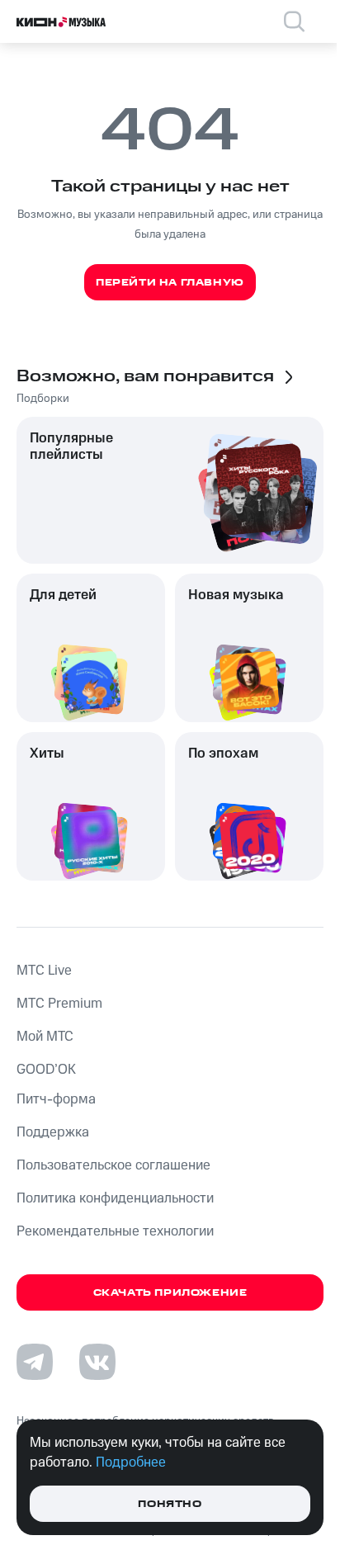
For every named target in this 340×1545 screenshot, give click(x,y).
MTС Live (44, 970)
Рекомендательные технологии (115, 1231)
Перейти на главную (170, 283)
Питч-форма (56, 1099)
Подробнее (131, 1462)
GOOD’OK (46, 1070)
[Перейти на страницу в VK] (97, 1362)
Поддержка (53, 1132)
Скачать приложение (170, 1293)
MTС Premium (59, 1003)
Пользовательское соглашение (113, 1165)
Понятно (169, 1504)
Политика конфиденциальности (115, 1198)
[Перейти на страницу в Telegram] (35, 1362)
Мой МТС (45, 1037)
